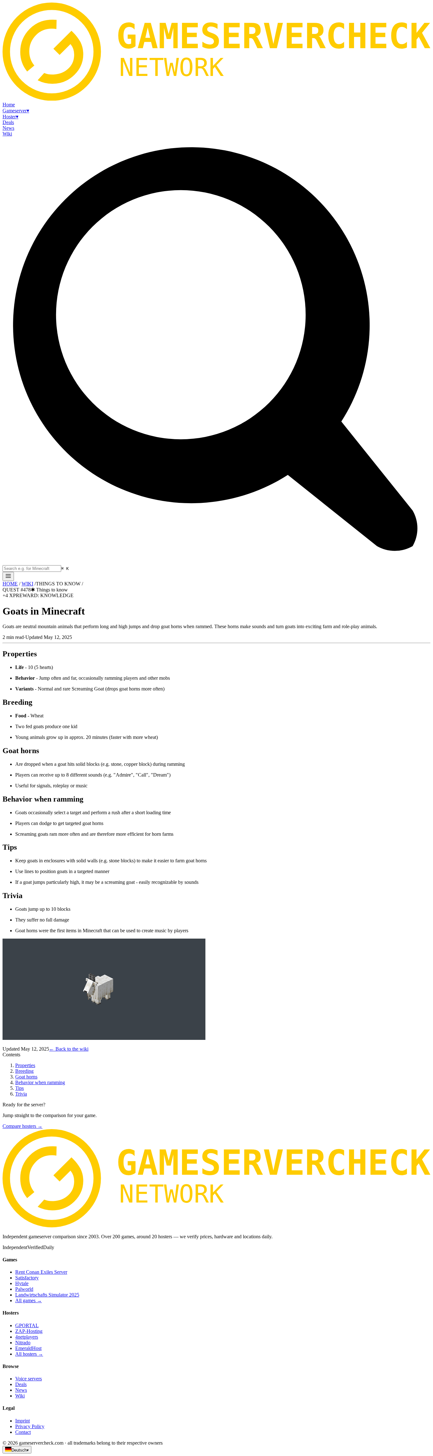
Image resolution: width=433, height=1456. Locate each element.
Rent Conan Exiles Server (41, 1272)
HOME (10, 583)
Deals (21, 1384)
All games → (28, 1300)
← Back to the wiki (68, 1049)
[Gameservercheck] (216, 1225)
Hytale (22, 1283)
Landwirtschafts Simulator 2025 (47, 1294)
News (21, 1390)
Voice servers (28, 1378)
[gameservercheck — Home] (216, 99)
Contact (23, 1432)
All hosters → (29, 1354)
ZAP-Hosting (28, 1331)
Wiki (20, 1395)
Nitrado (22, 1342)
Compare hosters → (22, 1126)
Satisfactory (27, 1277)
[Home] (8, 576)
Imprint (22, 1420)
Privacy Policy (29, 1426)
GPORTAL (27, 1325)
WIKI (27, 583)
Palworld (24, 1289)
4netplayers (26, 1337)
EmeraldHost (28, 1348)
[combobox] (32, 568)
